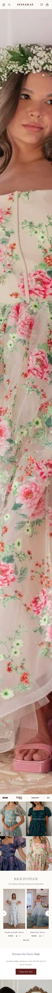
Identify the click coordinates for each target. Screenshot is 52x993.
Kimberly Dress (37, 932)
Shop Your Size (26, 971)
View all (26, 940)
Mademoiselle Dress (14, 932)
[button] (4, 5)
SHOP (26, 790)
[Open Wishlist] (41, 5)
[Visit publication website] (7, 797)
